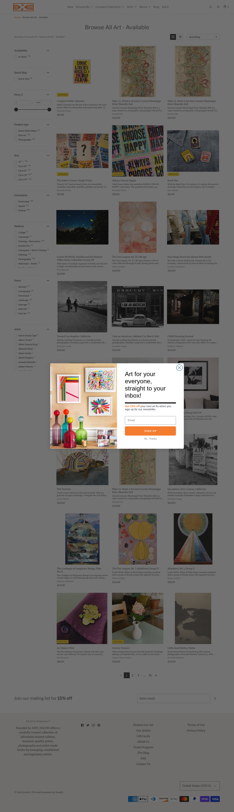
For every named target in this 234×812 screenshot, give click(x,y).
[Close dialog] (179, 368)
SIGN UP (150, 431)
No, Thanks (150, 438)
